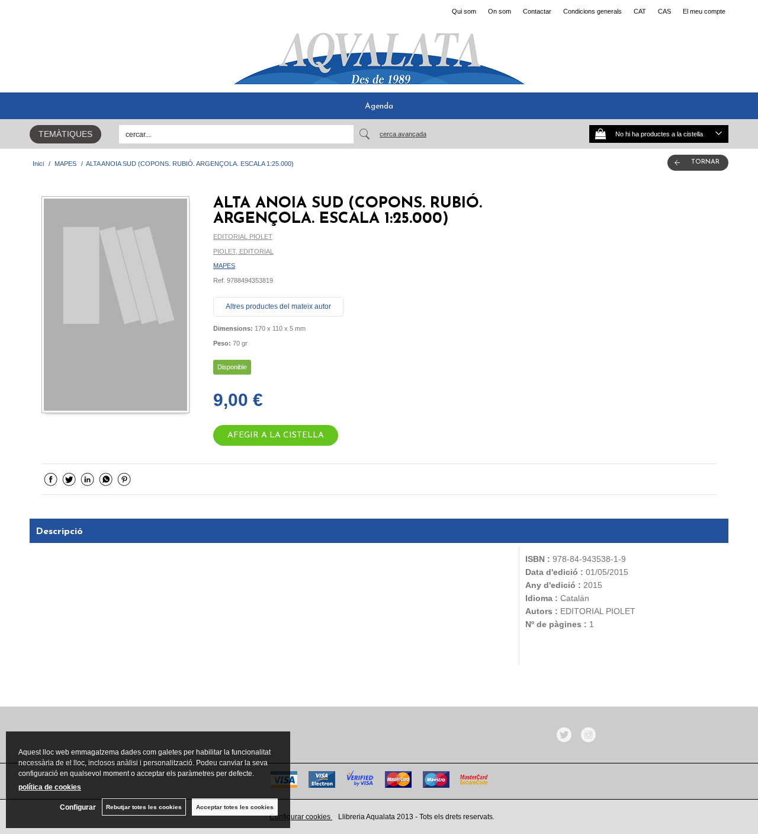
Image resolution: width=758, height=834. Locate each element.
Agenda (379, 106)
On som (499, 11)
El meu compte (704, 11)
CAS (664, 11)
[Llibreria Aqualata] (379, 54)
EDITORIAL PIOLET (242, 236)
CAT (640, 11)
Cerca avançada (403, 134)
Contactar (537, 11)
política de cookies (49, 787)
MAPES (224, 265)
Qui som (464, 11)
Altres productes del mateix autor (278, 306)
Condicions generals (592, 11)
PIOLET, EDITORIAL (243, 251)
